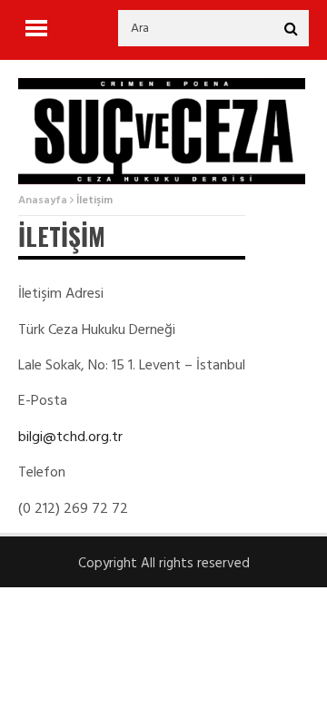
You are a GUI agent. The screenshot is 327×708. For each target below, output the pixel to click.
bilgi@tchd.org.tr (70, 437)
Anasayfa (42, 201)
